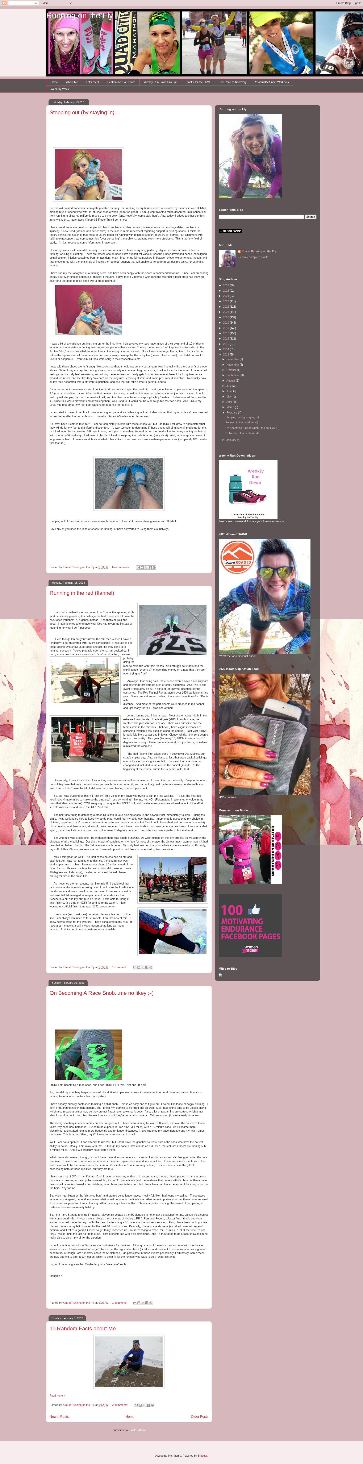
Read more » (57, 1395)
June (229, 391)
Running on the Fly (79, 15)
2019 (226, 322)
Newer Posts (59, 1416)
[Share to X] (146, 567)
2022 (226, 306)
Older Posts (199, 1416)
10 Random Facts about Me (83, 1328)
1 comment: (120, 967)
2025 (226, 290)
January (231, 439)
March (230, 407)
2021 (226, 311)
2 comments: (120, 1404)
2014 (226, 349)
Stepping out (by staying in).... (85, 112)
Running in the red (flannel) (82, 593)
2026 (226, 285)
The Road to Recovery (233, 82)
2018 (226, 328)
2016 (226, 338)
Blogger (202, 1455)
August (231, 380)
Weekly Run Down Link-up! (160, 82)
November (233, 364)
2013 (226, 354)
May (229, 396)
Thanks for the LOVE (198, 82)
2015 (226, 344)
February (232, 412)
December (233, 359)
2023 (226, 301)
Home (54, 82)
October (231, 369)
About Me (72, 82)
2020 (226, 317)
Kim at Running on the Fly (259, 251)
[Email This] (138, 567)
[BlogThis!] (142, 567)
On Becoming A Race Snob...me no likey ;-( (101, 993)
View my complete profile (253, 257)
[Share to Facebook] (150, 567)
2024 (226, 296)
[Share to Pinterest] (154, 567)
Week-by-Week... (61, 89)
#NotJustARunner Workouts (272, 82)
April (229, 401)
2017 (226, 333)
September (233, 375)
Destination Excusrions (121, 82)
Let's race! (92, 82)
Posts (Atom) (137, 1430)
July (229, 385)
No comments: (121, 567)
